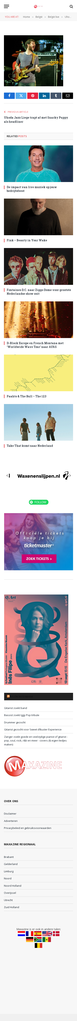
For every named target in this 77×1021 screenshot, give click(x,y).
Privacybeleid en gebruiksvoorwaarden (27, 828)
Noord (7, 878)
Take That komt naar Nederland (30, 446)
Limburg (8, 871)
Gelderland (11, 864)
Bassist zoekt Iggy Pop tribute (21, 715)
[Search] (71, 6)
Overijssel (10, 893)
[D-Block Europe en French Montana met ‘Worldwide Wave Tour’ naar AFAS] (38, 319)
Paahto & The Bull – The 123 (26, 396)
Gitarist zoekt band (15, 708)
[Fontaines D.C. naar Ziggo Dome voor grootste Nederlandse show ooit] (38, 266)
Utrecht (8, 900)
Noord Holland (12, 885)
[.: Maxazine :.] (38, 6)
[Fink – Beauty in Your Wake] (38, 217)
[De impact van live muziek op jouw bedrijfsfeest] (38, 163)
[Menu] (6, 6)
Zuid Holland (11, 907)
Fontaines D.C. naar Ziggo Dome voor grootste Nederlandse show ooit (39, 291)
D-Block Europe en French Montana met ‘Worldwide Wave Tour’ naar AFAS (35, 345)
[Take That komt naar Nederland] (38, 422)
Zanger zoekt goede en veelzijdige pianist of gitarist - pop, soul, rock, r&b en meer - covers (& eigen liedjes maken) (36, 740)
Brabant (9, 857)
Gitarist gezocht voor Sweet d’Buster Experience (33, 729)
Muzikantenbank (21, 696)
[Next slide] (69, 475)
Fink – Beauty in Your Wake (27, 240)
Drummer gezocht (14, 722)
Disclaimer (10, 813)
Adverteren (11, 821)
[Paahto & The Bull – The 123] (38, 373)
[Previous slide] (7, 475)
